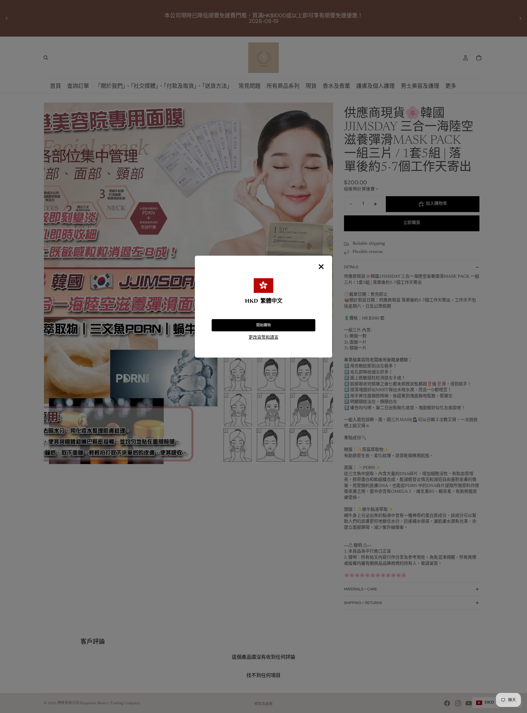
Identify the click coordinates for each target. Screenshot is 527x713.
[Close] (321, 266)
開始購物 (263, 325)
